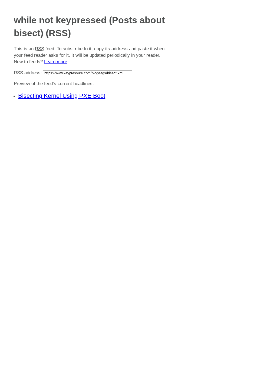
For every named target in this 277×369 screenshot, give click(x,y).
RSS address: (28, 72)
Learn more (55, 61)
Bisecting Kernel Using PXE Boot (61, 95)
